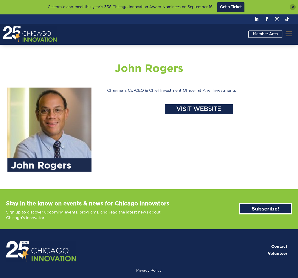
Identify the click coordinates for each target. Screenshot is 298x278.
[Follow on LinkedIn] (256, 19)
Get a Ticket (231, 7)
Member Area (265, 34)
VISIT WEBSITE (198, 109)
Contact (279, 246)
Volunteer (277, 253)
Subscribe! (265, 208)
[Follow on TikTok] (287, 19)
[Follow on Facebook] (267, 19)
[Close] (293, 7)
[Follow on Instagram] (277, 19)
